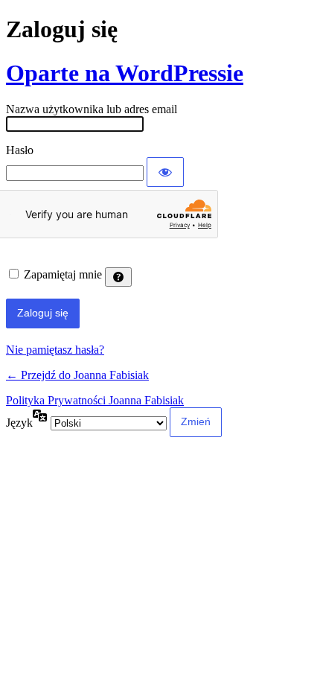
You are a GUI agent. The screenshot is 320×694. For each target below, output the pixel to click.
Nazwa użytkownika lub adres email (91, 109)
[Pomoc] (118, 277)
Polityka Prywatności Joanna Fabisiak (95, 400)
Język (19, 422)
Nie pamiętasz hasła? (55, 349)
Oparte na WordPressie (124, 73)
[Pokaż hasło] (165, 172)
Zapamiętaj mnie (63, 274)
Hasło (19, 150)
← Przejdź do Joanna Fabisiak (77, 375)
